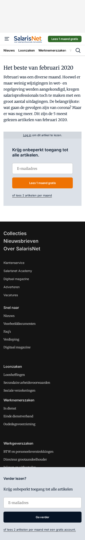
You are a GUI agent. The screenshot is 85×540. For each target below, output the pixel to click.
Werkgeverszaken (18, 443)
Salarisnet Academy (17, 271)
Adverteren (11, 287)
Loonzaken (12, 366)
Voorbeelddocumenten (19, 324)
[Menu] (6, 38)
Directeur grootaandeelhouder (25, 459)
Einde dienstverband (18, 416)
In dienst (9, 408)
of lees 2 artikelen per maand (32, 195)
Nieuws (9, 316)
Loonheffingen (14, 375)
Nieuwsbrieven (20, 241)
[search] (78, 50)
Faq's (7, 332)
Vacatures (10, 295)
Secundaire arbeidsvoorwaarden (26, 383)
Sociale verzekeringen (19, 390)
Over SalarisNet (21, 248)
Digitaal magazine (16, 279)
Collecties (15, 233)
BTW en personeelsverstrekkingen (28, 452)
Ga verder (42, 517)
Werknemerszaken (18, 400)
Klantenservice (13, 263)
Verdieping (11, 339)
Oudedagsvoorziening (19, 424)
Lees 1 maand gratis (64, 39)
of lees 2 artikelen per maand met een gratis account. (39, 529)
